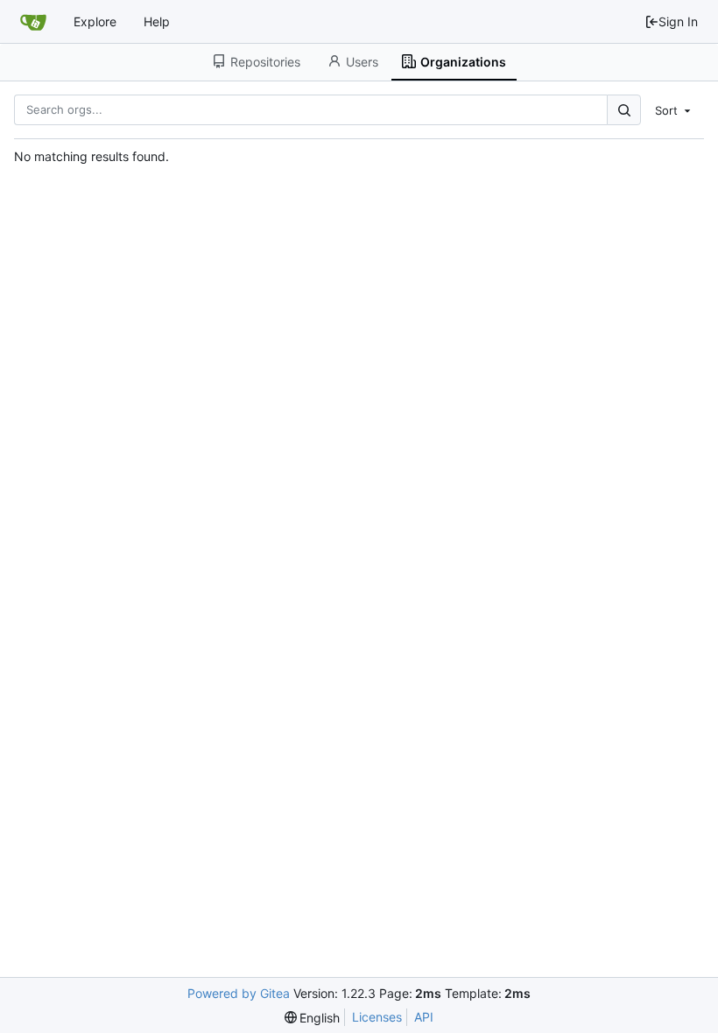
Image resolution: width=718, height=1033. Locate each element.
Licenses (377, 1016)
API (423, 1016)
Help (157, 21)
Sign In (678, 21)
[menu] (674, 109)
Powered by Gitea (238, 993)
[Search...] (623, 110)
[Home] (33, 22)
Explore (95, 21)
